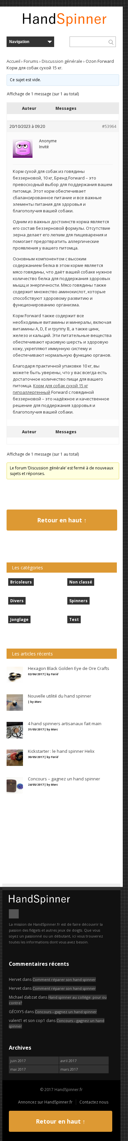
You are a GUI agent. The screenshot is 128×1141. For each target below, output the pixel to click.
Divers (17, 601)
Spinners (78, 601)
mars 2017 (69, 1069)
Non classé (80, 582)
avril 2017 (68, 1060)
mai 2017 (18, 1069)
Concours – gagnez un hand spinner (66, 1011)
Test (74, 619)
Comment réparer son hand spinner (64, 979)
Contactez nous (93, 1102)
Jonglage (19, 619)
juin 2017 (18, 1060)
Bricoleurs (21, 582)
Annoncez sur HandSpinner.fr (45, 1102)
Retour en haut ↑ (62, 520)
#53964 (109, 126)
